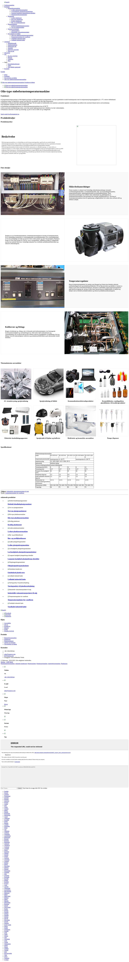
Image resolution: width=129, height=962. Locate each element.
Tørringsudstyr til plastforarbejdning (21, 586)
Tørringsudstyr (15, 30)
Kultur (6, 629)
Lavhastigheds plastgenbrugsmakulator (22, 11)
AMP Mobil (9, 662)
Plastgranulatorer (12, 24)
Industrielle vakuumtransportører (20, 32)
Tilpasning (7, 53)
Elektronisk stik (12, 46)
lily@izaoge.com (9, 656)
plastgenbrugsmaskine (54, 663)
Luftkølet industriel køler (18, 40)
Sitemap (3, 662)
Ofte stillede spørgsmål (14, 67)
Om (5, 54)
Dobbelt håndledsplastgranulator (20, 26)
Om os (6, 624)
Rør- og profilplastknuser (18, 22)
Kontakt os (7, 626)
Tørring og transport (13, 29)
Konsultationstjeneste (13, 64)
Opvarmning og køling (14, 34)
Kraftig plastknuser (16, 21)
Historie (10, 57)
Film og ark (11, 51)
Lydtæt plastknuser (16, 18)
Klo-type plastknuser (17, 19)
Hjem (5, 74)
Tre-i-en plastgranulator (17, 27)
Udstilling (10, 59)
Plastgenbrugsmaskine (14, 8)
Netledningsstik (12, 43)
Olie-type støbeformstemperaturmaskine (22, 35)
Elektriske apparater (13, 49)
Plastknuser (11, 16)
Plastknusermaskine (42, 663)
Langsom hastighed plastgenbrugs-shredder (23, 13)
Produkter (7, 7)
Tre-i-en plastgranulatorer (17, 511)
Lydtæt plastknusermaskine (18, 531)
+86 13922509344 (9, 677)
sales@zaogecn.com (9, 654)
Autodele (10, 48)
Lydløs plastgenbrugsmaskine (19, 10)
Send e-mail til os (5, 114)
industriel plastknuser (21, 663)
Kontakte (6, 68)
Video (9, 65)
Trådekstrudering (12, 45)
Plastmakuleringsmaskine (8, 663)
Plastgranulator (32, 663)
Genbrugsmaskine (9, 5)
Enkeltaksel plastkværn (16, 572)
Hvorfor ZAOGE (12, 56)
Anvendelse (7, 623)
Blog (9, 61)
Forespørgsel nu (14, 114)
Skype (6, 704)
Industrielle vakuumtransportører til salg (18, 491)
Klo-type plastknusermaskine (18, 518)
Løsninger (7, 41)
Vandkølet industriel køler (18, 38)
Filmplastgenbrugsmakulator (19, 14)
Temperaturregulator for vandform (20, 37)
